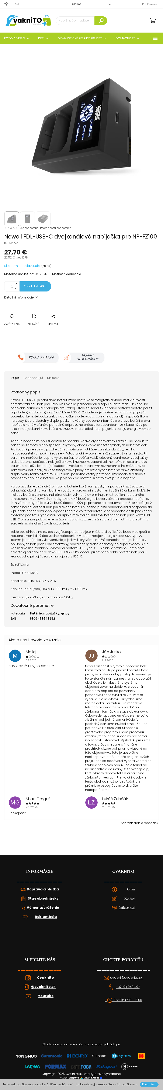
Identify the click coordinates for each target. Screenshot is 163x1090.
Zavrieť (37, 311)
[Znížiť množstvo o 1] (16, 288)
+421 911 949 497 (128, 987)
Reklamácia (46, 916)
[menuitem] (43, 38)
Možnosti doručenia (66, 274)
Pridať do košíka (35, 286)
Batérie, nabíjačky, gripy (49, 613)
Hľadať (100, 20)
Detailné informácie (19, 297)
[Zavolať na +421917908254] (9, 4)
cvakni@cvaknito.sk (126, 977)
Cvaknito (45, 977)
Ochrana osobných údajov (100, 1044)
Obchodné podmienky (59, 1044)
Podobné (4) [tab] (33, 378)
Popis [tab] (15, 378)
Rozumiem (149, 1084)
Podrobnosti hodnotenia (55, 228)
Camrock (99, 1056)
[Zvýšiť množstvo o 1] (16, 283)
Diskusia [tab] (53, 378)
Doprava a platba (43, 889)
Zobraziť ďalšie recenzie (139, 823)
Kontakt (77, 4)
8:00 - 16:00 (133, 1000)
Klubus (95, 1077)
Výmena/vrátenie (43, 907)
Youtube (45, 996)
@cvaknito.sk (43, 986)
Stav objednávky (43, 898)
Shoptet (74, 1077)
